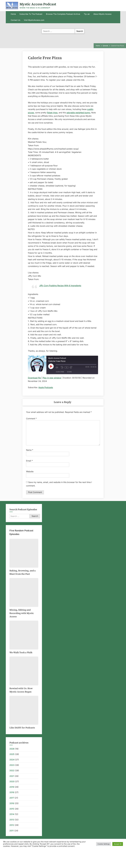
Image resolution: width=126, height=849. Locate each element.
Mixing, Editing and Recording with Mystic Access (21, 613)
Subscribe (60, 372)
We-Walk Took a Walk (20, 652)
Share (69, 372)
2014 (11, 814)
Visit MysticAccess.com (34, 20)
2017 (11, 798)
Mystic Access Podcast (38, 4)
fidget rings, (52, 112)
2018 (11, 792)
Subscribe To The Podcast (30, 14)
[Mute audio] (58, 367)
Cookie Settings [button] (104, 844)
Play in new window (52, 378)
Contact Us (15, 20)
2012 (11, 825)
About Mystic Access (102, 14)
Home (13, 14)
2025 (11, 754)
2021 (11, 776)
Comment (31, 418)
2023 (11, 765)
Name (29, 450)
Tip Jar (87, 14)
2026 (11, 749)
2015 (11, 809)
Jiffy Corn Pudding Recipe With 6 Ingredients (60, 285)
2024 (11, 759)
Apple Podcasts (45, 387)
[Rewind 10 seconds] (62, 367)
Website (29, 471)
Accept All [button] (117, 844)
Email (29, 460)
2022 (11, 770)
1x (66, 367)
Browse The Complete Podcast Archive (63, 14)
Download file (34, 378)
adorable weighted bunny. (79, 112)
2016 (11, 803)
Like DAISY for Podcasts (22, 727)
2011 (11, 830)
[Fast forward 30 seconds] (72, 367)
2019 (11, 787)
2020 (11, 781)
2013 (11, 819)
